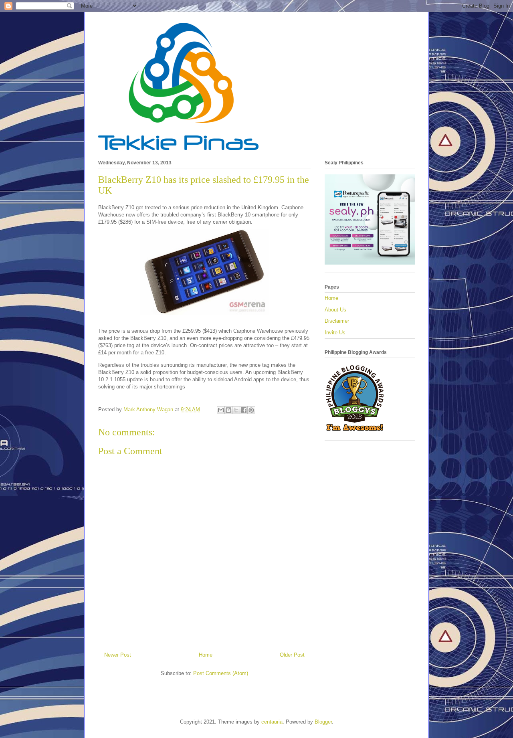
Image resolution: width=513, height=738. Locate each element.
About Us (335, 310)
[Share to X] (236, 410)
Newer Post (117, 655)
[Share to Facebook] (244, 410)
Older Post (292, 655)
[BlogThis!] (228, 410)
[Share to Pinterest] (251, 410)
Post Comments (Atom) (220, 673)
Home (205, 655)
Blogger (323, 722)
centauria (272, 722)
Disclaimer (337, 321)
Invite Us (335, 333)
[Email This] (221, 410)
